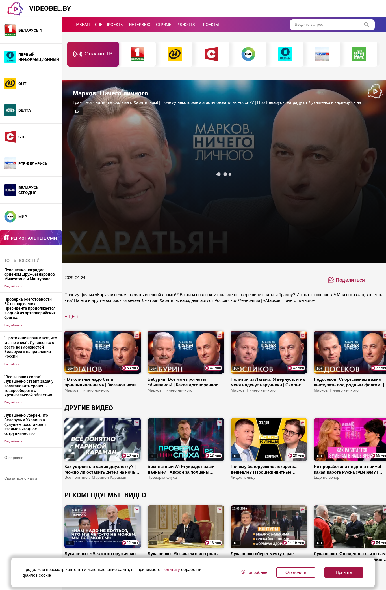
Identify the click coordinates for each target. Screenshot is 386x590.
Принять (344, 572)
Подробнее (13, 286)
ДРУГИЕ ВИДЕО (88, 408)
